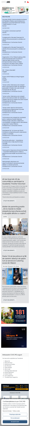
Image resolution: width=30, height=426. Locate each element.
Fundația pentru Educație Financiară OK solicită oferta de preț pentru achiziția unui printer (13, 39)
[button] (28, 2)
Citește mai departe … (9, 201)
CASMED (5, 216)
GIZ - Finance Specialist (8, 70)
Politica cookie (16, 411)
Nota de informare (7, 411)
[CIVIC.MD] (5, 2)
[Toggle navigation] (25, 2)
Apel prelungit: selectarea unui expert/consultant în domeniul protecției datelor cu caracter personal (13, 163)
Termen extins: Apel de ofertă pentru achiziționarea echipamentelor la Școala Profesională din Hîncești (13, 109)
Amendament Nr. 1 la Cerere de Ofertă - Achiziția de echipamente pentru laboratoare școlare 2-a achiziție (14, 132)
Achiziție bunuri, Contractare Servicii (12, 42)
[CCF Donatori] (14, 315)
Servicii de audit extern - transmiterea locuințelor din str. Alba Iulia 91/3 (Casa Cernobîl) (12, 142)
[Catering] (15, 387)
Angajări (4, 71)
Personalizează (15, 418)
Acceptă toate (15, 421)
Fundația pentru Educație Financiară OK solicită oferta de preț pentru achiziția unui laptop (13, 49)
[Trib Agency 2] (14, 337)
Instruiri (4, 26)
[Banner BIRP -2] (15, 10)
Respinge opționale (15, 414)
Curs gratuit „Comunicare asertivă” (11, 31)
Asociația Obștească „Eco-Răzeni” (11, 266)
